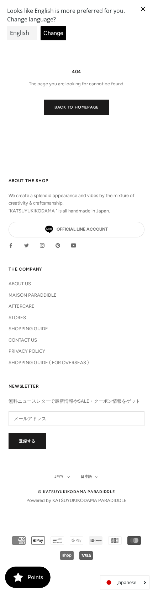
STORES (17, 317)
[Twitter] (26, 245)
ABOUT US (20, 283)
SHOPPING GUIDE (28, 328)
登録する (27, 441)
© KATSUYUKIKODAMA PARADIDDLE (76, 491)
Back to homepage (76, 107)
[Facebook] (11, 245)
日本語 (86, 476)
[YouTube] (73, 245)
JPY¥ (59, 476)
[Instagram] (42, 245)
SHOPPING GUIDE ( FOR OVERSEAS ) (49, 362)
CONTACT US (23, 340)
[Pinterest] (58, 245)
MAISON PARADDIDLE (33, 295)
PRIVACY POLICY (27, 351)
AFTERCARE (22, 306)
